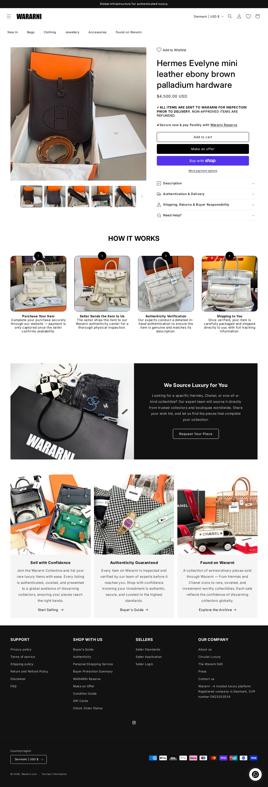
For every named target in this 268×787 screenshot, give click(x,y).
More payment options (203, 170)
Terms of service (22, 656)
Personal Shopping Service (93, 664)
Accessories (98, 32)
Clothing (50, 32)
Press (202, 671)
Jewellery (72, 32)
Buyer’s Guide (83, 649)
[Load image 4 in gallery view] (102, 196)
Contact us (206, 679)
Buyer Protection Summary (93, 671)
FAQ (13, 686)
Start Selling (48, 610)
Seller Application (149, 656)
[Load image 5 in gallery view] (125, 196)
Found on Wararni (129, 32)
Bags (31, 32)
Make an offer (203, 149)
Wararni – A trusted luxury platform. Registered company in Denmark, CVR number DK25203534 (226, 691)
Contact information (54, 774)
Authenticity (82, 656)
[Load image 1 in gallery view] (31, 196)
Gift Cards (80, 701)
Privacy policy (20, 649)
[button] (8, 16)
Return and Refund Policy (29, 671)
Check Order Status (88, 708)
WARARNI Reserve (87, 679)
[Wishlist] (248, 16)
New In (13, 32)
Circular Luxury (209, 656)
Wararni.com (29, 774)
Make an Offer (83, 686)
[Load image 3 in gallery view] (78, 196)
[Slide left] (15, 196)
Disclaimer (18, 679)
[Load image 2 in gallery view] (55, 196)
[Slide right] (141, 196)
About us (205, 649)
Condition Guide (85, 693)
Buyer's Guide (132, 610)
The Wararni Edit (210, 664)
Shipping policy (22, 664)
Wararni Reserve (223, 125)
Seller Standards (148, 649)
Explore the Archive (215, 610)
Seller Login (144, 664)
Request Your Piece (196, 434)
